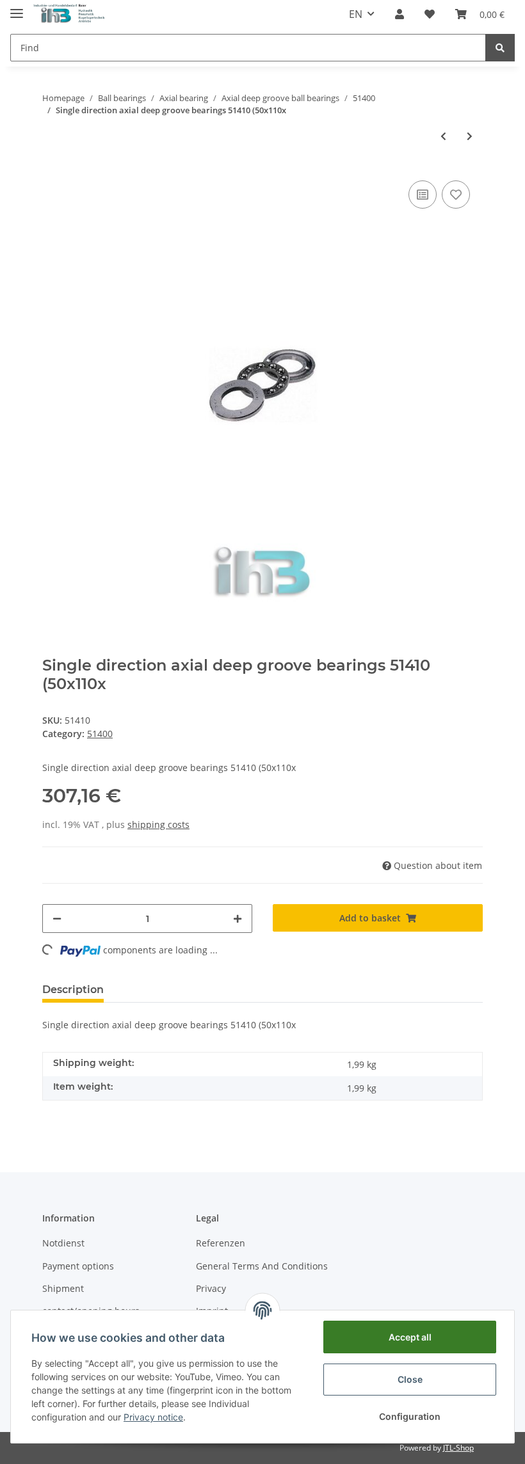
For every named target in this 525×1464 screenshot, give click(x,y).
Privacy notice (153, 1417)
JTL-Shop (458, 1447)
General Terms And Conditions (262, 1266)
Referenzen (220, 1243)
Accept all (410, 1337)
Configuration (409, 1416)
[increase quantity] (237, 918)
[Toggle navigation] (16, 8)
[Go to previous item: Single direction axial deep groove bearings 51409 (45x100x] (443, 136)
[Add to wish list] (456, 194)
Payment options (78, 1266)
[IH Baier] (69, 14)
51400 (100, 734)
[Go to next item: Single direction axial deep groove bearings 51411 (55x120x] (469, 136)
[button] (399, 14)
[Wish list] (429, 14)
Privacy (211, 1288)
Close (410, 1379)
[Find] (500, 47)
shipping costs (158, 824)
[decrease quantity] (57, 918)
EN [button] (355, 14)
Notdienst (63, 1243)
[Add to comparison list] (422, 194)
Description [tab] (73, 989)
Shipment (63, 1288)
